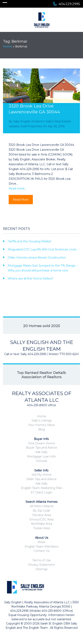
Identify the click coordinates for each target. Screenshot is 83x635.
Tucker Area (41, 528)
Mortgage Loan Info (41, 456)
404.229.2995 (69, 4)
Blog (41, 429)
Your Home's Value (41, 425)
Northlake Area (41, 524)
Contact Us (41, 551)
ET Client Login (41, 492)
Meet (41, 542)
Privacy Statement (41, 565)
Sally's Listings (42, 420)
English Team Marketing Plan (41, 488)
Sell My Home (42, 474)
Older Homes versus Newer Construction (37, 257)
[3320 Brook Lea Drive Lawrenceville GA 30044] (41, 94)
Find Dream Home (41, 443)
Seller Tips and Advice (41, 479)
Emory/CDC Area (41, 519)
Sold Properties (31, 126)
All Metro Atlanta (41, 506)
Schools (41, 461)
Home (7, 46)
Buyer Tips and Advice (41, 447)
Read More (21, 199)
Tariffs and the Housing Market (29, 241)
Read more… (17, 188)
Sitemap (42, 569)
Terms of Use (41, 560)
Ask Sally (41, 452)
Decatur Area (41, 515)
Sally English (22, 121)
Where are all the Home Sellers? (30, 278)
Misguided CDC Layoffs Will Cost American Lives (42, 249)
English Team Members (41, 546)
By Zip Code (41, 510)
